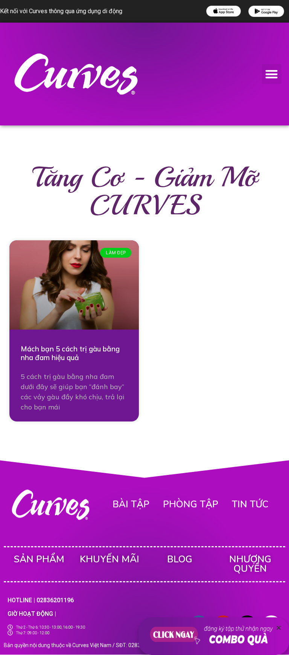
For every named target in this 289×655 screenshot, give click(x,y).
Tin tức (250, 504)
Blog (179, 559)
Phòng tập (190, 504)
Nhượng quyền (250, 564)
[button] (272, 74)
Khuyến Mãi (109, 559)
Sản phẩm (39, 559)
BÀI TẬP (131, 504)
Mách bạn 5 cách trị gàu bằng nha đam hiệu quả (70, 353)
